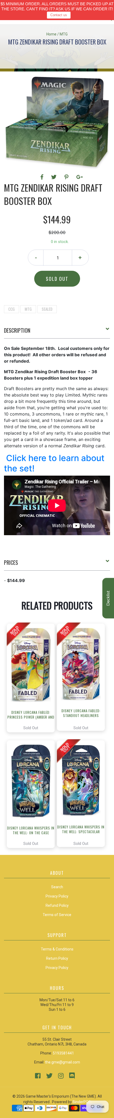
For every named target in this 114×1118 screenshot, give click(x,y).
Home (51, 34)
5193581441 (63, 1053)
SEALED (47, 309)
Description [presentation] (17, 330)
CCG (11, 309)
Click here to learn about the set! (54, 463)
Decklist (108, 598)
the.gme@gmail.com (62, 1062)
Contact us (58, 15)
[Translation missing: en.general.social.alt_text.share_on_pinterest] (67, 177)
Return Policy (57, 958)
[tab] (57, 332)
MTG (28, 309)
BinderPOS (82, 1102)
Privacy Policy (57, 968)
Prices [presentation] (11, 562)
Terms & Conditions (57, 949)
